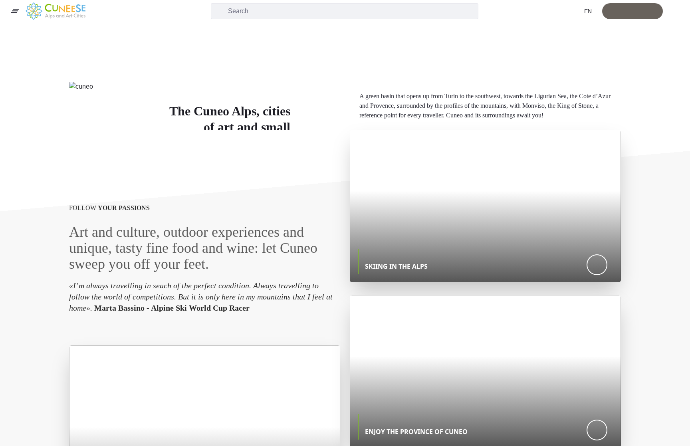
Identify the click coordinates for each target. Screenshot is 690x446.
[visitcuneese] (55, 11)
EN (588, 11)
